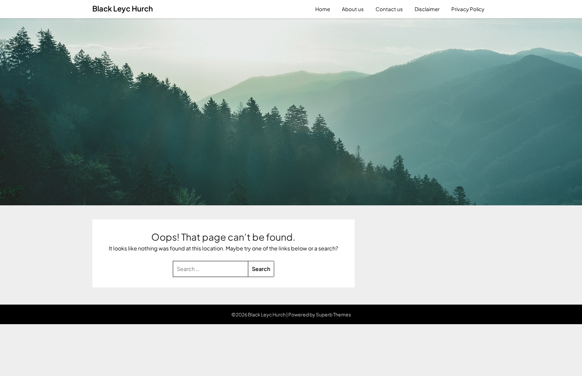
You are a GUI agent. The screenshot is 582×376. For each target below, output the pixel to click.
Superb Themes (333, 314)
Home (322, 9)
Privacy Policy (467, 9)
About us (353, 9)
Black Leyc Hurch (122, 8)
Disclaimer (427, 9)
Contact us (389, 9)
